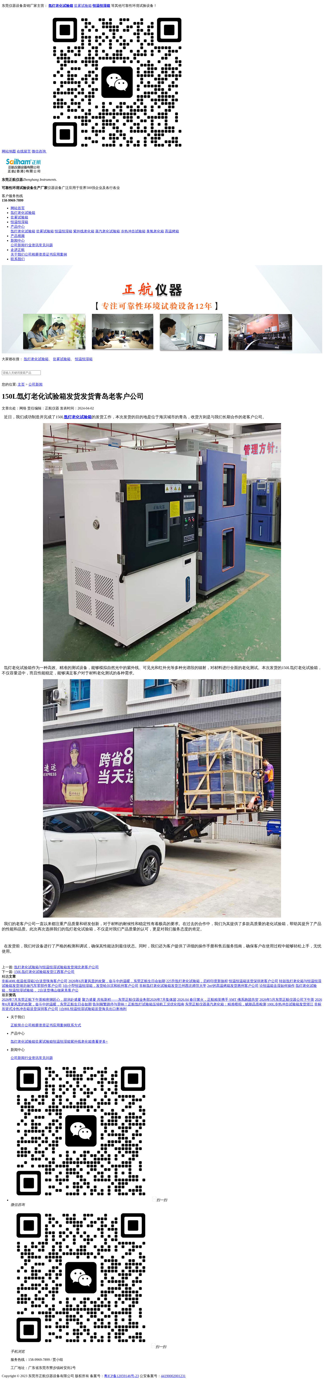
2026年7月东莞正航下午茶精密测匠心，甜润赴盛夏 (41, 999)
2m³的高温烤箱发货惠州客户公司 (233, 986)
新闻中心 (18, 240)
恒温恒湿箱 (19, 222)
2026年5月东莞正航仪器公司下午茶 (286, 999)
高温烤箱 (172, 231)
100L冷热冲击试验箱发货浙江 (290, 1004)
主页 (21, 384)
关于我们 (18, 254)
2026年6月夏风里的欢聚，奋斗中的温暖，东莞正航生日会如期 (116, 981)
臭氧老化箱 (155, 231)
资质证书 (46, 254)
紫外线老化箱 (83, 231)
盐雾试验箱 (83, 6)
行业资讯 (32, 245)
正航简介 (18, 1025)
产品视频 (18, 236)
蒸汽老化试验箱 (107, 231)
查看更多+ (100, 1041)
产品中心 (18, 226)
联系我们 (18, 259)
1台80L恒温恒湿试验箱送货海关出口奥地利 (93, 1009)
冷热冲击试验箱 (133, 231)
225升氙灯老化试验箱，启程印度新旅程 (197, 981)
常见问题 (46, 245)
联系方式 (74, 1025)
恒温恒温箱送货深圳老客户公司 (253, 981)
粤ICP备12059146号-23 (121, 1376)
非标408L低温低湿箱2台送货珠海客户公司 (34, 981)
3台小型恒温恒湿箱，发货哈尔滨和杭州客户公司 (100, 986)
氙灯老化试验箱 (23, 213)
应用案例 (60, 254)
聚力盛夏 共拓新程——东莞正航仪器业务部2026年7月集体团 (129, 999)
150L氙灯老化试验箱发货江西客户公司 (44, 972)
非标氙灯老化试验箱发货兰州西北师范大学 (172, 986)
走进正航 (18, 250)
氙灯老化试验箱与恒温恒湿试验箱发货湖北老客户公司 (56, 967)
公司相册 (32, 254)
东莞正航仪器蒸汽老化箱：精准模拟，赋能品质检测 (225, 1004)
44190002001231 (173, 1376)
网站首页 (18, 208)
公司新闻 (18, 245)
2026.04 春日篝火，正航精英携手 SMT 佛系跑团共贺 (218, 999)
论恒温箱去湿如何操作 (277, 986)
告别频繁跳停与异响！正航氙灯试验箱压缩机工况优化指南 (138, 1004)
